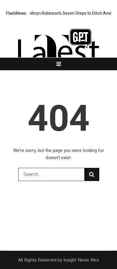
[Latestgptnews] (58, 52)
